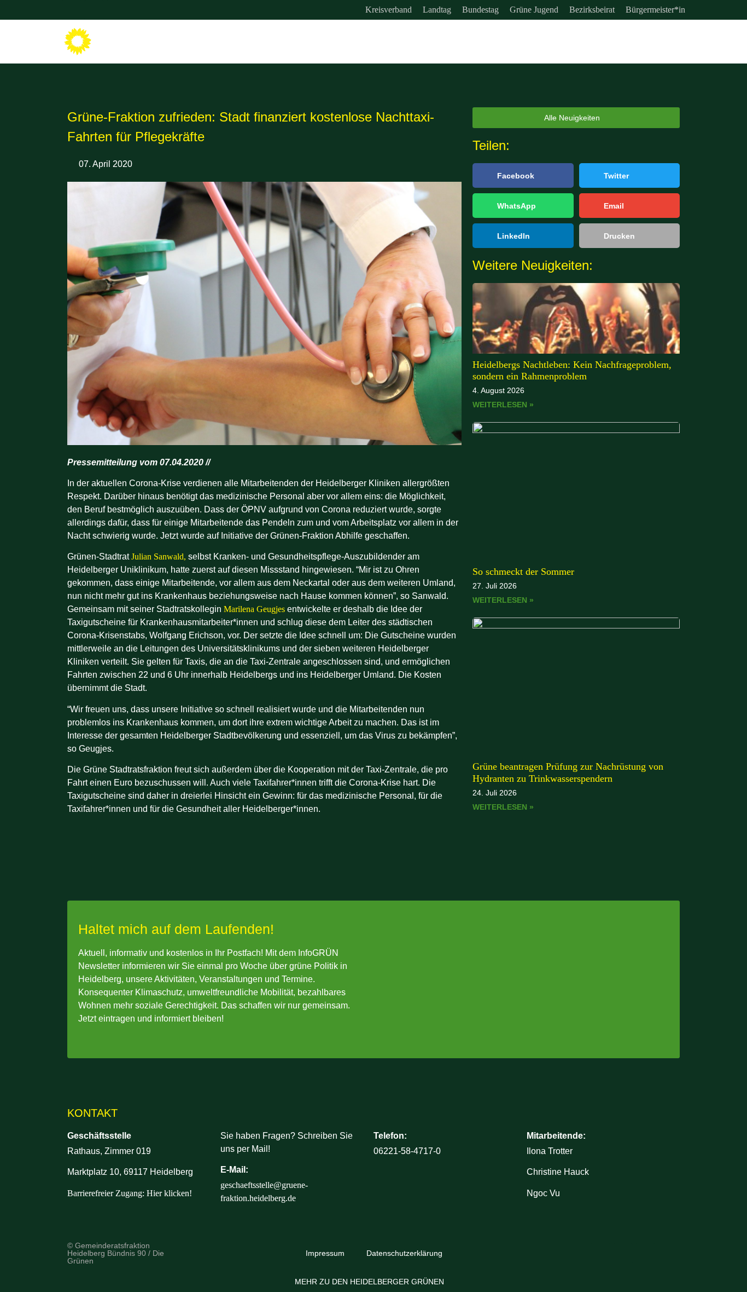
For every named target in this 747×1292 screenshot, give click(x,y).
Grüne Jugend (534, 9)
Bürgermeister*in (655, 9)
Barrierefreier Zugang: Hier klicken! (129, 1193)
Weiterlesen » (503, 404)
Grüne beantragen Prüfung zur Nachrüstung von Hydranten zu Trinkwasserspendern (567, 772)
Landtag (437, 9)
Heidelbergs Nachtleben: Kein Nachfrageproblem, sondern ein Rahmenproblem (572, 370)
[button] (523, 175)
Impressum (325, 1253)
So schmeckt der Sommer (523, 571)
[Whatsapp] (116, 10)
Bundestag (480, 9)
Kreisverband (388, 9)
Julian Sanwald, (158, 556)
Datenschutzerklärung (404, 1253)
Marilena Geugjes (254, 609)
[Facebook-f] (94, 10)
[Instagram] (71, 10)
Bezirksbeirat (592, 9)
